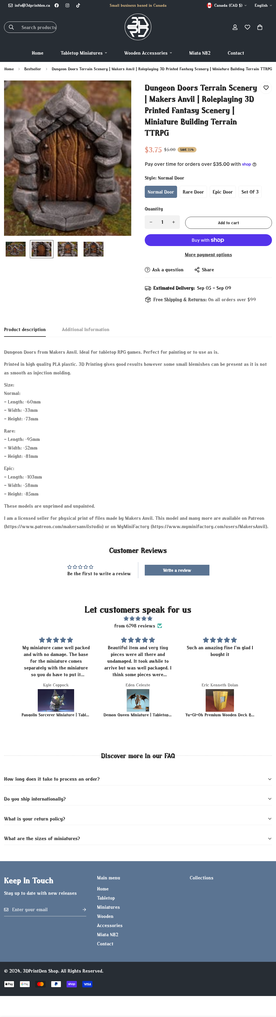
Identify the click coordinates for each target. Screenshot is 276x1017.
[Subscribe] (80, 909)
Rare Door (193, 192)
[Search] (11, 27)
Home (37, 53)
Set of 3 (250, 192)
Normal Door (161, 192)
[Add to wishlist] (266, 88)
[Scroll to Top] (265, 987)
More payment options (208, 254)
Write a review (177, 570)
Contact (236, 53)
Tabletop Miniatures (82, 53)
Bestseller (32, 68)
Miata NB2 (200, 53)
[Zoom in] (120, 92)
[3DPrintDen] (138, 27)
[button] (260, 27)
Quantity (154, 209)
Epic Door (223, 192)
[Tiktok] (78, 5)
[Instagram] (67, 5)
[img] (138, 618)
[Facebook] (56, 5)
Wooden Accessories (146, 53)
